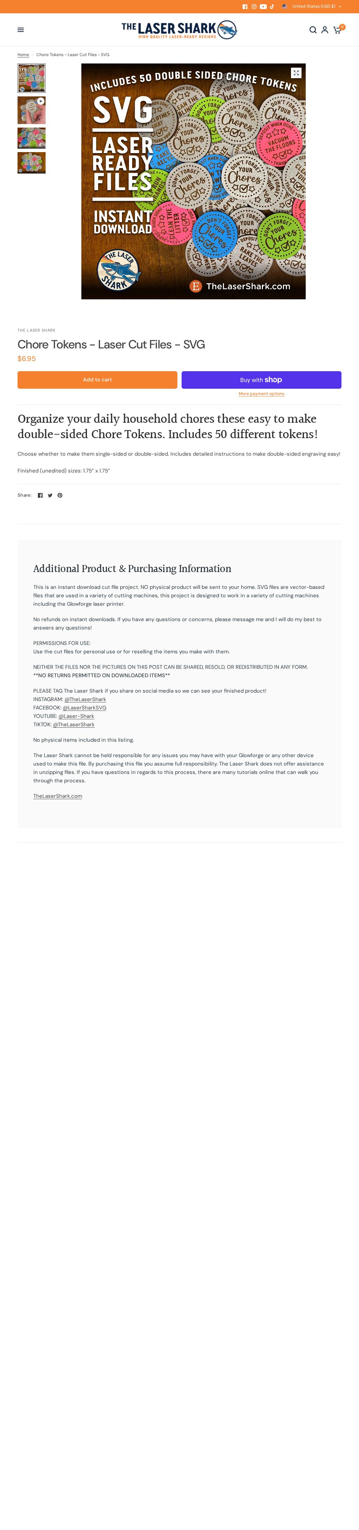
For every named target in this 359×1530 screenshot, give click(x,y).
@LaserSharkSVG (84, 707)
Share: (25, 495)
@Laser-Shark (76, 716)
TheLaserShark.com (57, 796)
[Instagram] (254, 6)
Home (23, 54)
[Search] (313, 29)
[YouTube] (263, 6)
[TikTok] (272, 6)
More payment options (261, 394)
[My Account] (325, 29)
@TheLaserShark (85, 699)
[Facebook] (245, 6)
